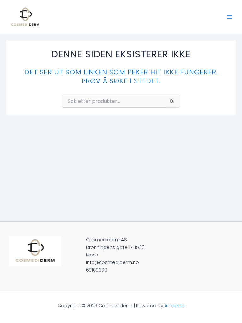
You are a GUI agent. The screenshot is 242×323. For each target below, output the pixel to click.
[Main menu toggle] (229, 16)
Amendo (174, 305)
